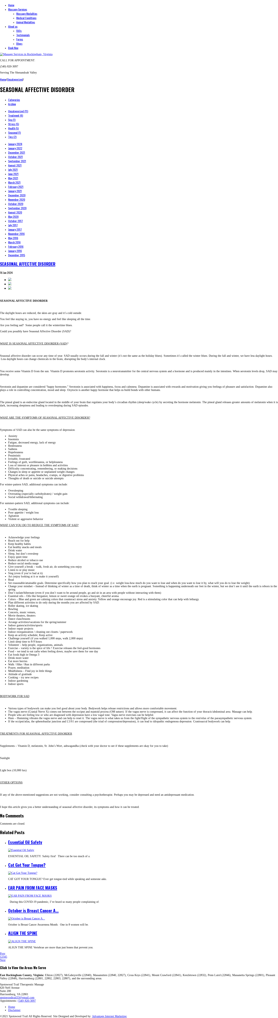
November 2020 (16, 199)
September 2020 (17, 208)
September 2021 (17, 161)
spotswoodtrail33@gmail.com (17, 997)
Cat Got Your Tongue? (27, 865)
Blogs (19, 43)
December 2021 (16, 152)
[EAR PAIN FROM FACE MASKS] (30, 895)
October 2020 (15, 204)
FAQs (19, 31)
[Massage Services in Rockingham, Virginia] (26, 54)
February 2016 (15, 246)
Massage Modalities (26, 13)
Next (2, 960)
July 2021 (13, 169)
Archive (12, 104)
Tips (12, 137)
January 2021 (15, 191)
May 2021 (13, 178)
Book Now (13, 48)
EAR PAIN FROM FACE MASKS (32, 887)
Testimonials (23, 35)
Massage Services (17, 9)
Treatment (15, 115)
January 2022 (15, 148)
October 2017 (15, 221)
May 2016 (13, 238)
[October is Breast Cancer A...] (26, 918)
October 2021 (15, 157)
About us (13, 26)
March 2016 (14, 242)
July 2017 (13, 225)
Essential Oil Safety (25, 842)
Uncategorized (15, 79)
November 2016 (16, 233)
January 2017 (15, 229)
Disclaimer (14, 1010)
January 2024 (15, 144)
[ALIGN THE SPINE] (22, 941)
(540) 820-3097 (27, 1000)
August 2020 (15, 212)
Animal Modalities (25, 22)
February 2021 (15, 186)
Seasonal (14, 132)
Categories (14, 100)
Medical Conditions (26, 18)
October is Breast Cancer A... (33, 910)
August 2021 (15, 165)
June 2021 (13, 174)
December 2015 (16, 255)
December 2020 (16, 195)
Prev (2, 953)
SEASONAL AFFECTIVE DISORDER (27, 264)
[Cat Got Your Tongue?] (22, 872)
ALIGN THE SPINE (22, 933)
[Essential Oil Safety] (21, 850)
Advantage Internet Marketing (109, 1016)
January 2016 (15, 251)
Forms (19, 39)
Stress (13, 124)
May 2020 (13, 216)
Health (13, 128)
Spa (11, 119)
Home (11, 5)
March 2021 (14, 182)
